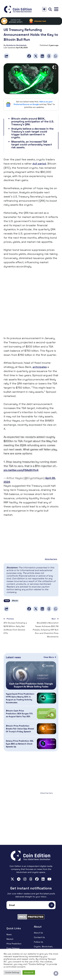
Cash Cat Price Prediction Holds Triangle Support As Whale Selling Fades (31, 685)
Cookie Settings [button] (12, 972)
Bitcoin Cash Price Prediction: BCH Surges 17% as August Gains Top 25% (19, 713)
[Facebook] (29, 56)
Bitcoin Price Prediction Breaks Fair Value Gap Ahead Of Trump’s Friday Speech (20, 728)
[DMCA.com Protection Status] (31, 916)
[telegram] (18, 879)
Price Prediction (13, 943)
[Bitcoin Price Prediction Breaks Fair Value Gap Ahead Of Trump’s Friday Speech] (46, 728)
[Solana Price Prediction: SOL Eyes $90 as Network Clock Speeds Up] (46, 743)
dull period (39, 163)
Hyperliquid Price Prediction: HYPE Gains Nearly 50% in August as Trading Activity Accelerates (20, 698)
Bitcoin (15, 601)
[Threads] (49, 56)
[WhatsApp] (55, 56)
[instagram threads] (30, 879)
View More (49, 657)
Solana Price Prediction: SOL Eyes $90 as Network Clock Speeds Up (20, 744)
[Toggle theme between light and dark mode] (44, 9)
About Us (38, 932)
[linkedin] (43, 879)
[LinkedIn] (42, 56)
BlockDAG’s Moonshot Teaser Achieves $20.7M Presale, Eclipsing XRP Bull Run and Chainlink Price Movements (45, 630)
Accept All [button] (28, 972)
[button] (56, 9)
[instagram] (24, 879)
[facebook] (37, 879)
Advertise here (51, 559)
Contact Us (39, 937)
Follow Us (38, 942)
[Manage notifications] (56, 973)
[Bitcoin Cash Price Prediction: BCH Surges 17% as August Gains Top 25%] (46, 713)
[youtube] (49, 879)
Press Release (12, 948)
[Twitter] (35, 56)
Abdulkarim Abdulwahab (16, 45)
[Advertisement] (31, 304)
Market (9, 939)
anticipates (40, 367)
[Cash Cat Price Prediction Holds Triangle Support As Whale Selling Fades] (31, 675)
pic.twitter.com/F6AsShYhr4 (21, 470)
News (9, 934)
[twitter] (12, 879)
